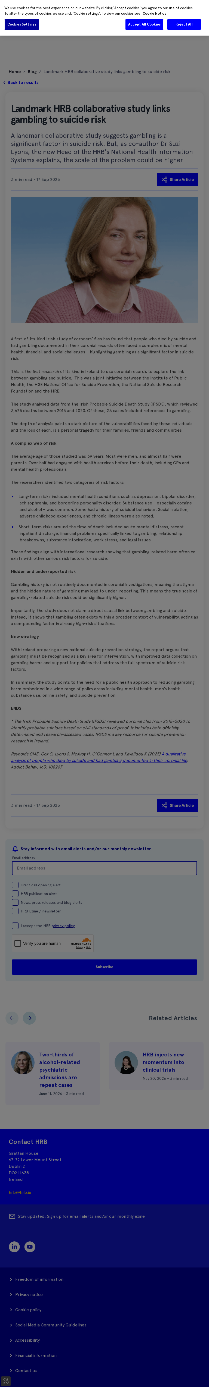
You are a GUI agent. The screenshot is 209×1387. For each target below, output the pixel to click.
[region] (104, 18)
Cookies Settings (21, 24)
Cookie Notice (155, 13)
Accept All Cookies (144, 24)
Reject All (184, 24)
